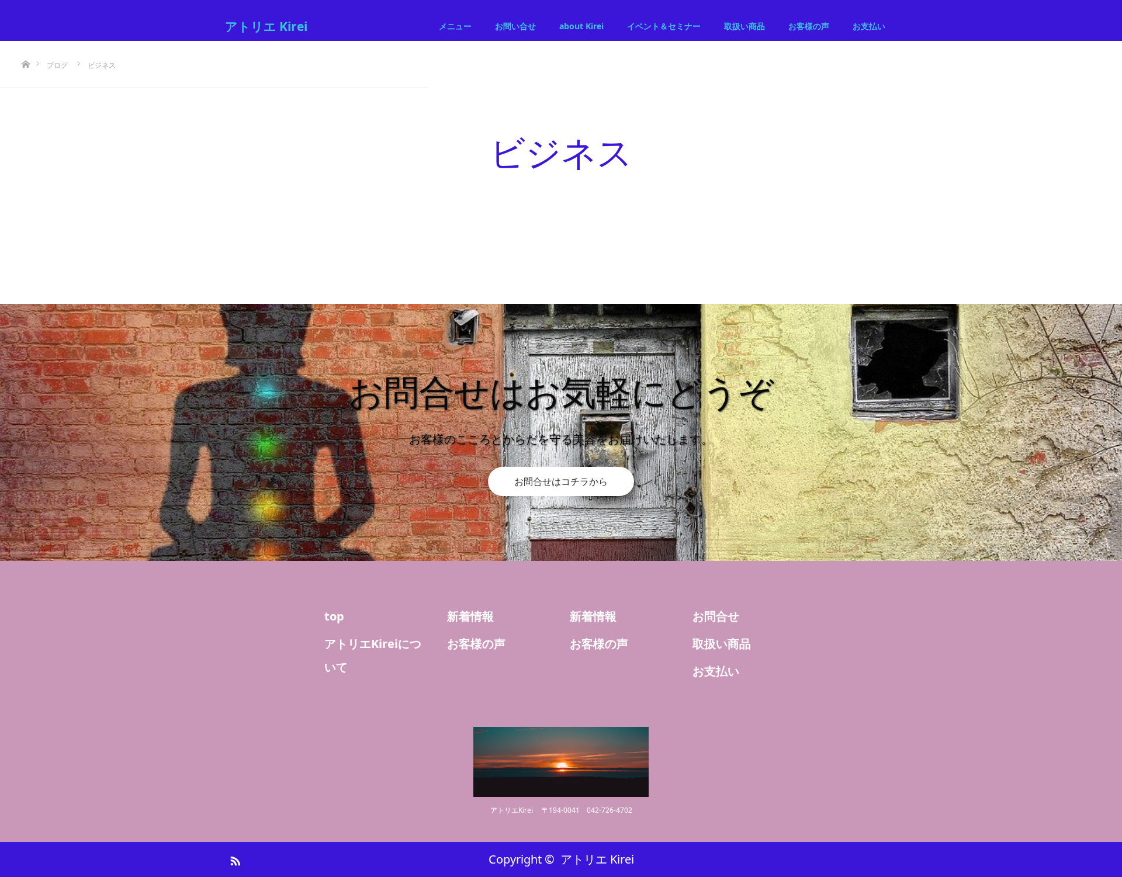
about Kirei (581, 26)
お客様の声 (808, 26)
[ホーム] (25, 45)
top (334, 616)
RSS (234, 859)
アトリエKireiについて (372, 655)
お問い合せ (515, 26)
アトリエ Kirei (266, 26)
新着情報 (470, 616)
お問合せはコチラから (561, 481)
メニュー (455, 26)
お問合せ (715, 616)
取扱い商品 (744, 26)
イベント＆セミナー (664, 26)
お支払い (869, 26)
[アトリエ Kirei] (561, 762)
